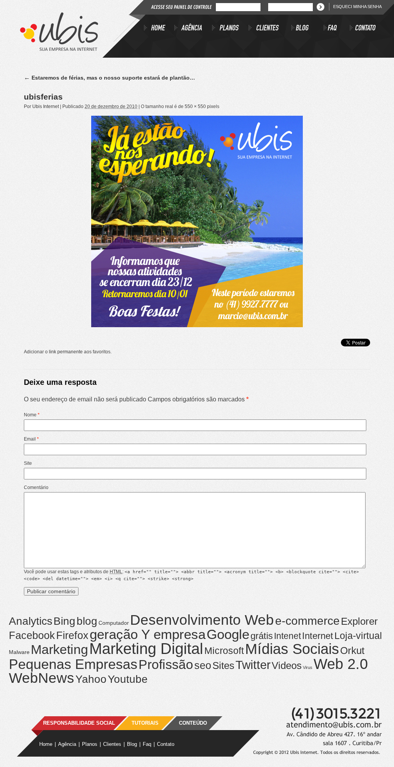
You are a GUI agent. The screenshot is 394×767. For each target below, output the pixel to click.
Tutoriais (145, 723)
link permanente (66, 351)
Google (228, 634)
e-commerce (307, 620)
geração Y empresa (147, 634)
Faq (147, 744)
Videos (287, 665)
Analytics (30, 621)
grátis (261, 636)
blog (87, 621)
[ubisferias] (197, 221)
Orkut (352, 650)
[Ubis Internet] (59, 48)
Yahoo (91, 679)
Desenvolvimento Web (202, 620)
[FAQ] (337, 28)
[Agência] (193, 28)
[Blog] (307, 28)
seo (202, 665)
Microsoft (224, 651)
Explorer (359, 621)
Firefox (72, 635)
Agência (67, 744)
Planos (89, 744)
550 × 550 (195, 106)
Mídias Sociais (292, 649)
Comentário (36, 487)
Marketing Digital (146, 648)
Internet (317, 636)
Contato (165, 744)
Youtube (128, 679)
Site (28, 463)
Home (45, 744)
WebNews (41, 678)
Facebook (32, 635)
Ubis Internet (45, 106)
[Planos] (230, 28)
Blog (132, 744)
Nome (32, 415)
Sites (223, 665)
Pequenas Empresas (73, 664)
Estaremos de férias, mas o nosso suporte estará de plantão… (109, 78)
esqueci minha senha (357, 6)
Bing (64, 621)
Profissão (166, 664)
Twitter (252, 665)
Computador (113, 623)
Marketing (59, 649)
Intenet (287, 636)
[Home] (159, 28)
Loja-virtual (358, 636)
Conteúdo (193, 723)
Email (31, 439)
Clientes (112, 744)
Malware (19, 652)
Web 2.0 (341, 664)
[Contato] (363, 28)
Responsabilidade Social (79, 723)
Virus (307, 667)
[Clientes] (270, 28)
